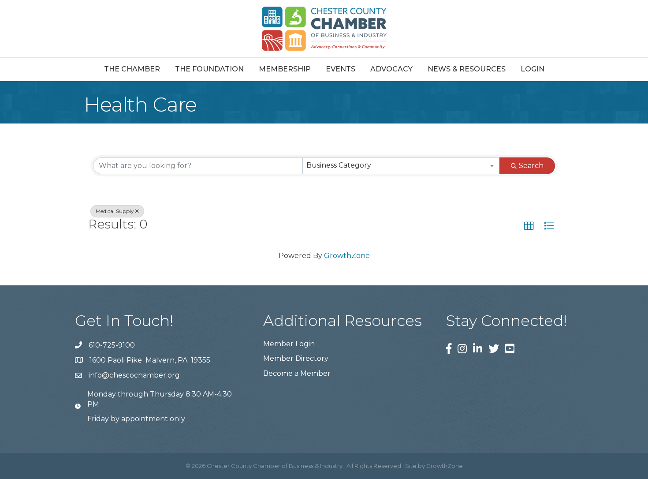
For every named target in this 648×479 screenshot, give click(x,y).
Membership (285, 69)
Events (340, 69)
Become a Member (297, 373)
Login (532, 69)
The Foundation (209, 69)
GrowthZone (347, 255)
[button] (529, 226)
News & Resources (467, 69)
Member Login (289, 344)
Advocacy (391, 69)
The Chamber (132, 69)
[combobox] (401, 165)
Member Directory (295, 358)
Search (531, 165)
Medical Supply (115, 211)
